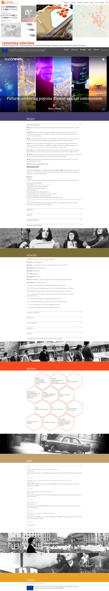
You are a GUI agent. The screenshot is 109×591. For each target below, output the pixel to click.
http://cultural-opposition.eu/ (43, 185)
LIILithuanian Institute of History (65, 395)
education (73, 2)
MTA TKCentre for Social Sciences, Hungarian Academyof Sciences (50, 395)
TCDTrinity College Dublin (73, 381)
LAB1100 (29, 294)
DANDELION (29, 288)
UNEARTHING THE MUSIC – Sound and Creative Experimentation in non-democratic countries (49, 480)
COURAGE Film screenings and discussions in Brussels (40, 491)
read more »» (30, 477)
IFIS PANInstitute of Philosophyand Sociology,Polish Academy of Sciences (58, 381)
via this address (41, 583)
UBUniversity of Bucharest (57, 408)
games (92, 2)
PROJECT (66, 49)
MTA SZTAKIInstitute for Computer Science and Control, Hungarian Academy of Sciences (65, 422)
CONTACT (96, 49)
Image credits (104, 50)
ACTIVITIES (74, 49)
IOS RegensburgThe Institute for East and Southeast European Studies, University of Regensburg (34, 394)
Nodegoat (36, 296)
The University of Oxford (49, 422)
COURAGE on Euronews (32, 502)
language (102, 2)
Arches (29, 304)
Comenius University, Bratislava (33, 422)
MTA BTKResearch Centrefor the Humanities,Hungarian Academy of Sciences (41, 381)
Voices (28, 307)
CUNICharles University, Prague (42, 408)
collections (66, 2)
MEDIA (90, 49)
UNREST (29, 301)
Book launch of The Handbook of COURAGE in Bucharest (40, 513)
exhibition (86, 2)
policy (96, 2)
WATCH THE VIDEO (32, 167)
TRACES (29, 298)
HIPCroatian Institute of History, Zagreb (73, 408)
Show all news (31, 525)
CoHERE (29, 285)
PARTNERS (83, 49)
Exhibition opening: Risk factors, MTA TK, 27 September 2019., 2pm (43, 469)
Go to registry (54, 8)
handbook (79, 2)
